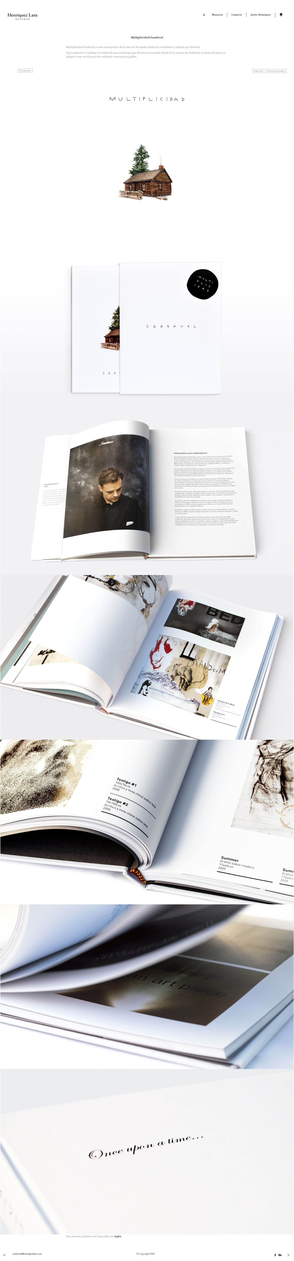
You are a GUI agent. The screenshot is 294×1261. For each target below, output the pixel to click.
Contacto (236, 14)
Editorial (258, 71)
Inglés (117, 1236)
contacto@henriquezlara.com (27, 1254)
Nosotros (217, 14)
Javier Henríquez (261, 14)
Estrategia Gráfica (276, 71)
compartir (25, 70)
